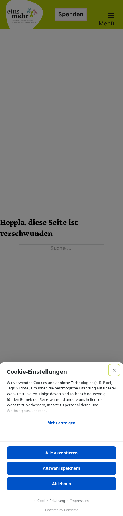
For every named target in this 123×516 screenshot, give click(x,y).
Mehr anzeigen (61, 422)
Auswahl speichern (61, 468)
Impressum (79, 500)
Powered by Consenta (61, 510)
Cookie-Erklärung (51, 500)
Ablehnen (61, 483)
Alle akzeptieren (61, 452)
